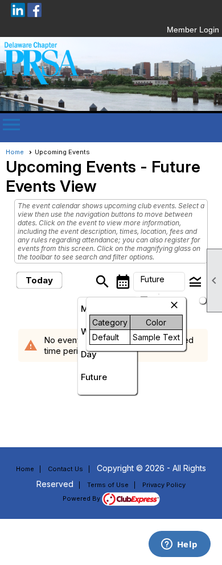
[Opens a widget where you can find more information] (179, 545)
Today (39, 280)
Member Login (193, 29)
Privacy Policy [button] (164, 485)
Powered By (82, 498)
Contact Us (65, 469)
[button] (159, 281)
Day (89, 354)
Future (94, 377)
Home (15, 152)
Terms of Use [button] (108, 485)
